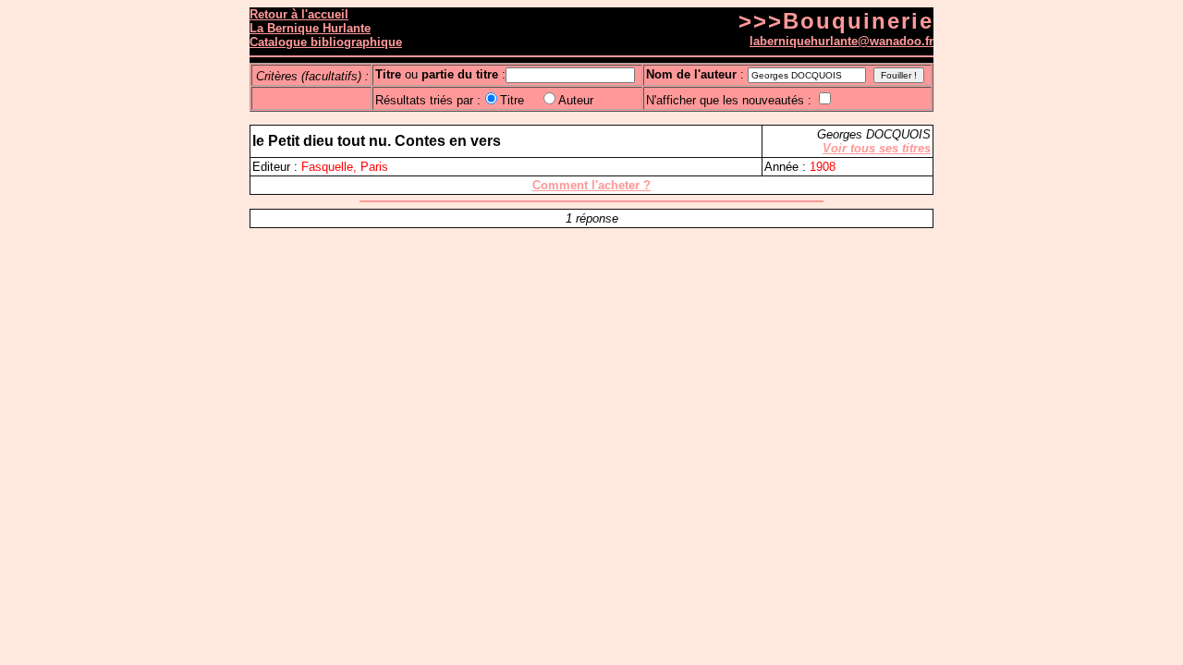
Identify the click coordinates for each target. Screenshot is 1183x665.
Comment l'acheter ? (591, 185)
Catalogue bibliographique (326, 42)
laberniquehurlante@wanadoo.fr (841, 41)
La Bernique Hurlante (310, 28)
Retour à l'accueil (299, 14)
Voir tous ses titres (877, 148)
